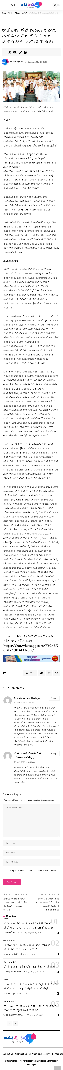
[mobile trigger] (6, 5)
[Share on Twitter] (9, 52)
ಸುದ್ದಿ (6, 919)
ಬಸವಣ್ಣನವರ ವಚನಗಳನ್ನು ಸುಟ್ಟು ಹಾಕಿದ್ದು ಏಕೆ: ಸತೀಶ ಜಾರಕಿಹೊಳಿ (31, 986)
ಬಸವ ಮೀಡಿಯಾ (16, 62)
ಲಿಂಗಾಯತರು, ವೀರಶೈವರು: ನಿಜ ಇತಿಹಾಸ (29, 967)
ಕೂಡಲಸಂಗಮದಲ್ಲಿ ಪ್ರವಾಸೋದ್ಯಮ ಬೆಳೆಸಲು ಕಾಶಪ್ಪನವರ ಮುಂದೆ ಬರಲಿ (28, 925)
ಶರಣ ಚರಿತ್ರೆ (9, 941)
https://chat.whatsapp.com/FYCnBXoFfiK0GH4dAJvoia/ (30, 647)
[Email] (15, 52)
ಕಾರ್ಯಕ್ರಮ (8, 1002)
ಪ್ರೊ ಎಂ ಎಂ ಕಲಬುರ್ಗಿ (15, 972)
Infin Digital (31, 1064)
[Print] (25, 52)
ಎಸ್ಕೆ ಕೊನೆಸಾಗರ (14, 932)
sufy (8, 993)
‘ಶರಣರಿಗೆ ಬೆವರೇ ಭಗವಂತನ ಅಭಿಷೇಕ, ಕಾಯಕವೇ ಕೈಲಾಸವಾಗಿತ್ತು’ (30, 1008)
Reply (55, 698)
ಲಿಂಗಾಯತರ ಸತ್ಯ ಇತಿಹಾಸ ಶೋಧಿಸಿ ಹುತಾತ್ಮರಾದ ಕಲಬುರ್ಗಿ (27, 947)
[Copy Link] (20, 52)
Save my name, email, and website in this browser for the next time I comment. (32, 872)
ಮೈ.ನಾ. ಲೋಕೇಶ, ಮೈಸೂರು (15, 1015)
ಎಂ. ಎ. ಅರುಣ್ (11, 954)
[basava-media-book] (31, 658)
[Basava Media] (31, 5)
